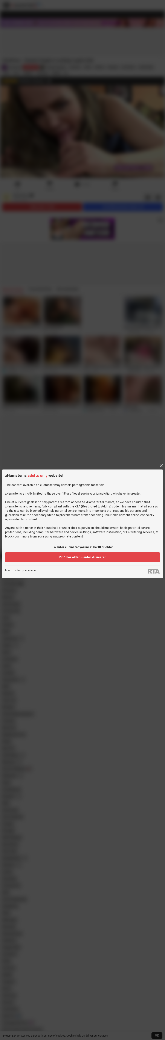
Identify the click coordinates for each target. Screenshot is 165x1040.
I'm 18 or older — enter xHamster (82, 557)
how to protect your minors (21, 570)
